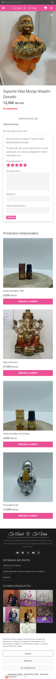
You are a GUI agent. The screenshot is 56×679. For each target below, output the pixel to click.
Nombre (11, 194)
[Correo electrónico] (17, 552)
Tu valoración (13, 171)
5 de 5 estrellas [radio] (25, 165)
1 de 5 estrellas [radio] (8, 165)
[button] (52, 2)
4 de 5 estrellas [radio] (21, 165)
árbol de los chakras (12, 565)
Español (12, 677)
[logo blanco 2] (25, 8)
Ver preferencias (28, 668)
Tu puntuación (14, 161)
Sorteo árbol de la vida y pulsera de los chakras (23, 571)
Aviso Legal (44, 674)
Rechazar (28, 660)
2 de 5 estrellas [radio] (12, 165)
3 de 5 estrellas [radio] (17, 165)
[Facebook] (22, 552)
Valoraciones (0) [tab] (28, 118)
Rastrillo (6, 577)
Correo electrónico (16, 205)
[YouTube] (33, 552)
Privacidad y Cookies (15, 674)
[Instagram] (38, 552)
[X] (28, 552)
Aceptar (28, 653)
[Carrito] (45, 8)
